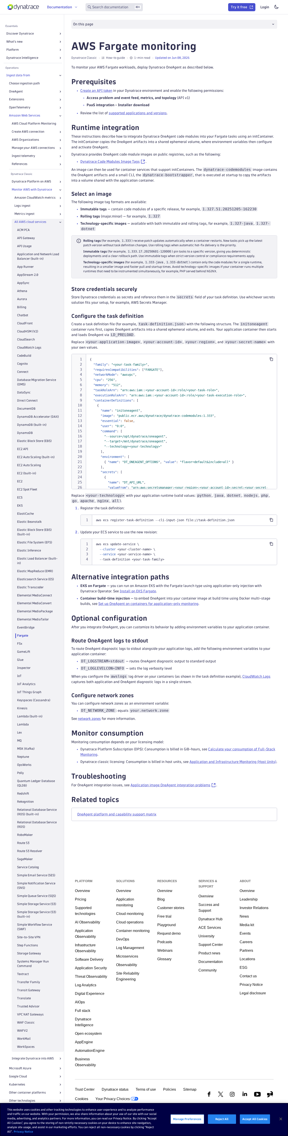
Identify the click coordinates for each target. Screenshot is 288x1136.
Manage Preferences (187, 1119)
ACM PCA (23, 230)
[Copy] (271, 359)
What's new (14, 41)
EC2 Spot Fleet (27, 489)
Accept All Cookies (255, 1119)
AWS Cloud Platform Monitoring (34, 123)
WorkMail (24, 1038)
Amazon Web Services (24, 115)
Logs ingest (22, 205)
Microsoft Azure (20, 1068)
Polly (20, 773)
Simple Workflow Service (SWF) (34, 927)
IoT (19, 676)
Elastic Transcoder (30, 587)
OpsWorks (24, 765)
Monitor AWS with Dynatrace (32, 189)
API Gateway (26, 238)
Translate (24, 998)
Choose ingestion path (24, 83)
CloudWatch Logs (29, 347)
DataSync (24, 392)
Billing (21, 307)
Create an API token (96, 90)
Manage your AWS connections (33, 148)
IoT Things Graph (29, 692)
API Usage (24, 246)
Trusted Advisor (28, 1006)
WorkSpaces (26, 1046)
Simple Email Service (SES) (36, 875)
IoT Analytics (26, 684)
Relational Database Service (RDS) (37, 824)
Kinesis (22, 708)
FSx (19, 643)
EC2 (19, 481)
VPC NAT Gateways (30, 1014)
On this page (83, 24)
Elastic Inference (29, 550)
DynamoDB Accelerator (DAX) (38, 416)
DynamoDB (25, 432)
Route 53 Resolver (29, 851)
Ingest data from (18, 75)
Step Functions (27, 945)
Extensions (16, 99)
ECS (19, 497)
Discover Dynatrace (20, 33)
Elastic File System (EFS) (34, 542)
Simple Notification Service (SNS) (36, 885)
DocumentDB (26, 408)
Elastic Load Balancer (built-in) (37, 561)
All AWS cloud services (30, 222)
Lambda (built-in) (30, 716)
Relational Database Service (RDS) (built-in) (37, 812)
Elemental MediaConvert (34, 603)
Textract (23, 974)
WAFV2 (22, 1030)
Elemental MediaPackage (35, 611)
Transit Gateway (28, 990)
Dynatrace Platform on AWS (31, 181)
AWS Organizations (25, 139)
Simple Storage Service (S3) (36, 904)
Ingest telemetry (23, 156)
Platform (12, 49)
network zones (89, 718)
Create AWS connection (28, 131)
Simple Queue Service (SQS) (36, 895)
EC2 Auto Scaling (29, 465)
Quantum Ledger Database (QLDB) (36, 783)
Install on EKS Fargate (138, 591)
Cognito (22, 363)
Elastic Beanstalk (29, 521)
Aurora (22, 299)
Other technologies (22, 1100)
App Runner (25, 267)
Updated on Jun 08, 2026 (172, 57)
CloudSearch (26, 339)
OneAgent (16, 91)
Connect (22, 371)
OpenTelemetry (19, 107)
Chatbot (22, 315)
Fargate (22, 635)
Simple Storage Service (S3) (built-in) (36, 914)
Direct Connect (27, 400)
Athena (22, 291)
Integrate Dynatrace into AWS (33, 1058)
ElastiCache (25, 513)
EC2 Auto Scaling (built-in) (36, 457)
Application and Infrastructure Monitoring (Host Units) (232, 761)
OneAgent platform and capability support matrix (116, 814)
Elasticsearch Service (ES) (35, 579)
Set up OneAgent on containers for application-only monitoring (148, 603)
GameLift (23, 651)
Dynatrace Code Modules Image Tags (110, 161)
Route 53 (23, 843)
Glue (20, 660)
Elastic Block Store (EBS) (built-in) (34, 532)
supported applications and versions (138, 113)
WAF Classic (26, 1022)
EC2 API (22, 449)
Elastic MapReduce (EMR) (35, 571)
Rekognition (25, 801)
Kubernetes (17, 1084)
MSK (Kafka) (26, 748)
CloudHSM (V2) (27, 331)
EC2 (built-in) (26, 473)
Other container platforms (27, 1092)
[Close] (60, 75)
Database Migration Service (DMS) (36, 382)
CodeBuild (24, 355)
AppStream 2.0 (27, 275)
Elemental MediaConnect (34, 595)
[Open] (60, 34)
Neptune (23, 757)
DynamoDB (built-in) (32, 424)
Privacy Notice (23, 1131)
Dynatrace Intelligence (22, 57)
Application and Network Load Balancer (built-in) (38, 256)
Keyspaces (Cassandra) (33, 700)
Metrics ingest (24, 214)
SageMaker (25, 859)
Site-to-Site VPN (28, 937)
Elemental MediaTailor (33, 619)
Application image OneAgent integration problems (170, 785)
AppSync (23, 283)
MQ (19, 740)
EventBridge (25, 627)
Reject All (221, 1119)
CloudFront (25, 323)
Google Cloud (18, 1076)
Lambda (23, 724)
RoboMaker (25, 834)
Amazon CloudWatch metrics (35, 197)
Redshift (23, 793)
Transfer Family (28, 982)
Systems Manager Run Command (33, 963)
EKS (20, 505)
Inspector (24, 668)
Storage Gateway (29, 953)
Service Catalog (28, 867)
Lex (19, 732)
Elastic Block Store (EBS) (34, 440)
